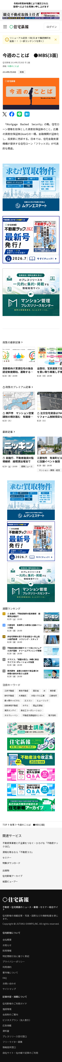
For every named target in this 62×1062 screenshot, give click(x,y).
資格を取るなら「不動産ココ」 (18, 852)
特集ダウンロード (11, 863)
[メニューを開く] (5, 26)
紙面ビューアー (10, 881)
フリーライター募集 (12, 1041)
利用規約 (7, 967)
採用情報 (7, 950)
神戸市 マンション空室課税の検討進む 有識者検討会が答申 (18, 416)
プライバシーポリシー (14, 961)
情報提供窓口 (9, 1047)
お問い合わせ (9, 983)
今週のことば (13, 66)
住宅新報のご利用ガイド (15, 1003)
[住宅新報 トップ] (19, 27)
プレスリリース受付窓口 (15, 1036)
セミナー (7, 857)
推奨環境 (7, 1009)
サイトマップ (9, 988)
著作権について (10, 972)
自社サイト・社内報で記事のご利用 (20, 1052)
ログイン (52, 27)
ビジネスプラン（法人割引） (17, 1020)
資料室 (6, 1030)
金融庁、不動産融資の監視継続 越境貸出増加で (18, 459)
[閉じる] (55, 39)
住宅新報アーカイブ (12, 875)
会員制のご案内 (10, 1014)
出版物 (6, 870)
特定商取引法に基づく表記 (16, 956)
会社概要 (7, 939)
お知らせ (7, 945)
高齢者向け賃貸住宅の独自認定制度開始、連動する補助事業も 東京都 (18, 371)
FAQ (5, 978)
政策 (12, 825)
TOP (5, 825)
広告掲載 (7, 1025)
